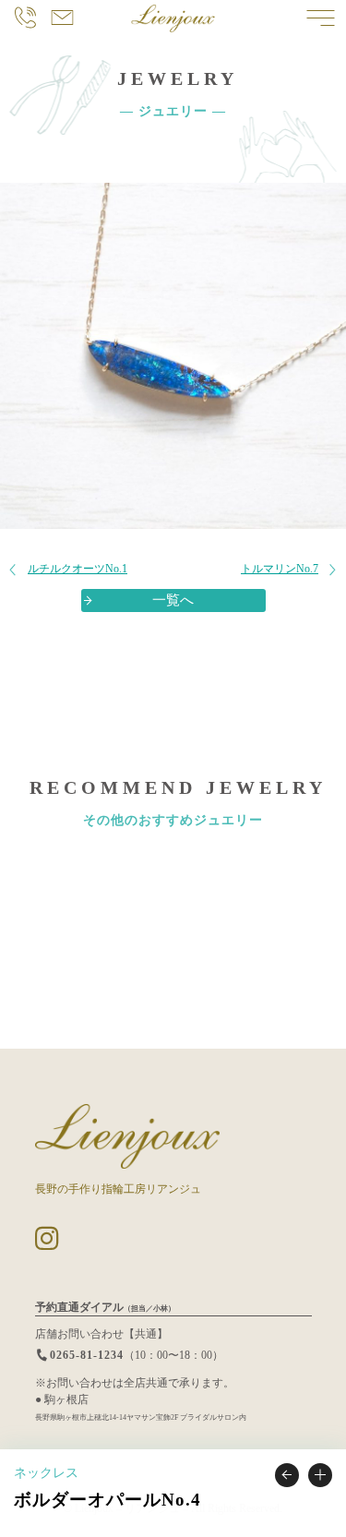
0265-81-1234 (87, 1355)
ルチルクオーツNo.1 (77, 568)
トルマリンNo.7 (279, 568)
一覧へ (173, 600)
